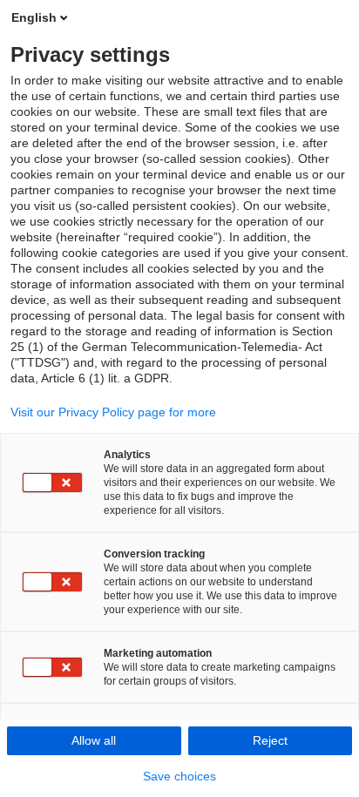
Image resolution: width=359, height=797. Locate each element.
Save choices (179, 776)
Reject (270, 740)
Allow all (93, 740)
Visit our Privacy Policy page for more (113, 412)
